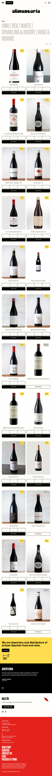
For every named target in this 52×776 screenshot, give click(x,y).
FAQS (4, 756)
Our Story (6, 747)
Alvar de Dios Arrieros (13, 623)
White (25, 25)
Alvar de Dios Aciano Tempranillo (38, 280)
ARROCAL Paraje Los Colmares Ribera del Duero (38, 378)
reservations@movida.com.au (9, 724)
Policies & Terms (9, 759)
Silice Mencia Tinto (14, 526)
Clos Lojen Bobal (13, 574)
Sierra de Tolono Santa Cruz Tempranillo (38, 574)
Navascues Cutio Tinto (14, 476)
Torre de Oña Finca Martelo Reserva (14, 231)
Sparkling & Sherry (19, 28)
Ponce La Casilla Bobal (14, 378)
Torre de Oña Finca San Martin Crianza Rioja (13, 133)
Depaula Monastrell (38, 84)
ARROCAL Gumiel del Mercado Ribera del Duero (13, 427)
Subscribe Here (8, 706)
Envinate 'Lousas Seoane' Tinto (38, 526)
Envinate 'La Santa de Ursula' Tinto (38, 231)
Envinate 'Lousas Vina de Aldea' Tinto (14, 329)
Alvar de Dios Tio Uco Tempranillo (38, 623)
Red (14, 25)
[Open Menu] (49, 3)
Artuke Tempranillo (14, 84)
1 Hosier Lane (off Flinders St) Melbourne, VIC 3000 (9, 737)
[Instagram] (2, 688)
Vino (6, 25)
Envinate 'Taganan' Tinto (13, 280)
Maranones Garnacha (38, 427)
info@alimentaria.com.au (8, 742)
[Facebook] (5, 711)
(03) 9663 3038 (6, 723)
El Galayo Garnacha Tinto (38, 476)
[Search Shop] (47, 44)
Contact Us (7, 753)
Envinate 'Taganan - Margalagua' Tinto (13, 182)
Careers (5, 750)
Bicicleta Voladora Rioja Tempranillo (38, 329)
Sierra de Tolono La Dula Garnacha (38, 133)
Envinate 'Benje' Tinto (38, 182)
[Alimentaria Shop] (26, 11)
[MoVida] (3, 2)
